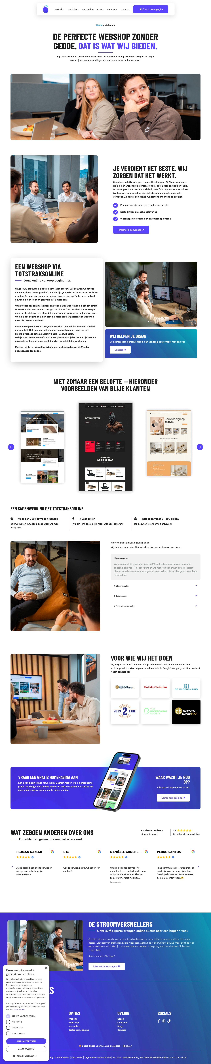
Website (59, 9)
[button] (198, 866)
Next (200, 447)
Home (99, 25)
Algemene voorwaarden (98, 1057)
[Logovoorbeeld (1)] (125, 688)
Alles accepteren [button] (26, 1041)
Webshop (73, 9)
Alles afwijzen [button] (26, 1049)
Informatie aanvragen (129, 229)
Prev (11, 447)
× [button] (46, 968)
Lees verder (19, 1009)
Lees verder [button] (69, 882)
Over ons (112, 9)
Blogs (120, 1026)
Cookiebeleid (62, 1057)
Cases (100, 9)
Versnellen (88, 9)
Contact (125, 9)
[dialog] (26, 1013)
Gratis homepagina (153, 9)
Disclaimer (77, 1057)
